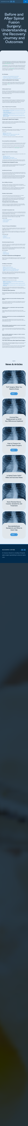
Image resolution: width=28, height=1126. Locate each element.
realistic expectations (17, 147)
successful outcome (11, 68)
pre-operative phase (5, 65)
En (11, 1)
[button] (25, 1)
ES (13, 1)
